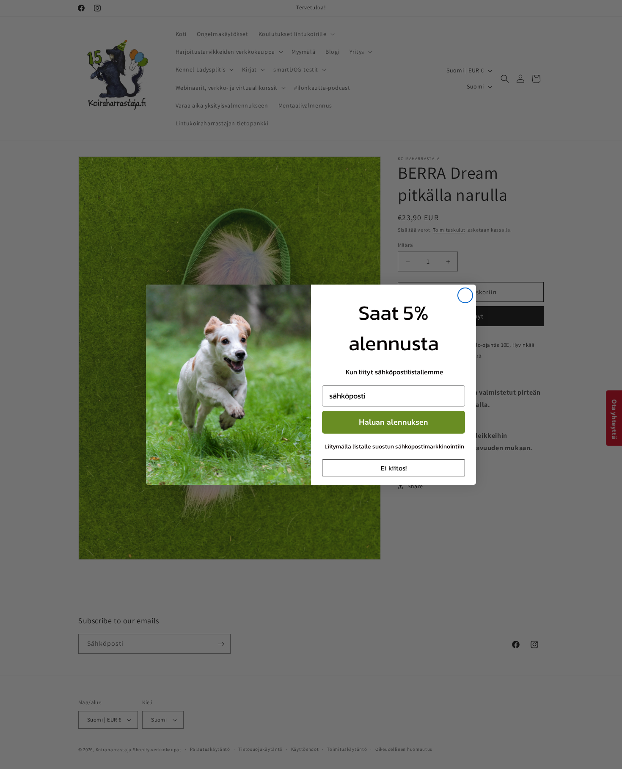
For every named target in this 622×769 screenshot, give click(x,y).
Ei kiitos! (394, 468)
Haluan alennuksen (393, 422)
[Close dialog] (465, 295)
